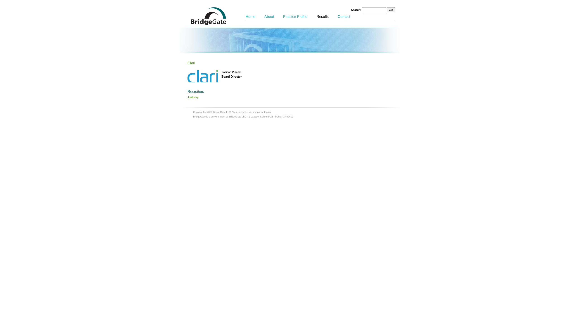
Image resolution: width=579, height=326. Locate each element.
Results (322, 17)
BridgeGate (208, 16)
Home (250, 17)
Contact (344, 17)
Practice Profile (295, 17)
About (269, 17)
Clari (191, 63)
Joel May (193, 97)
